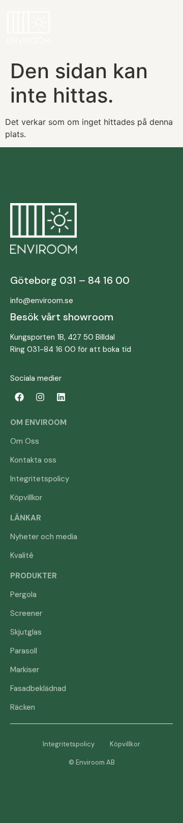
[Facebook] (19, 397)
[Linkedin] (61, 397)
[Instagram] (40, 397)
